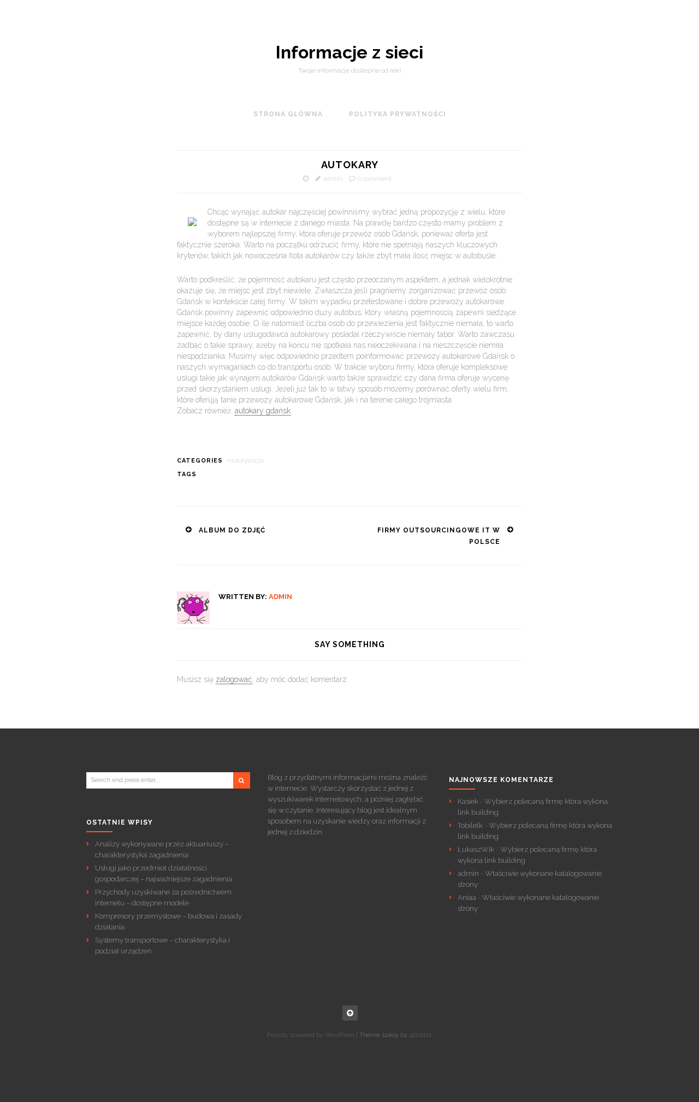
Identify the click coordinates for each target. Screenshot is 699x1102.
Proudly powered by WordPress (310, 1035)
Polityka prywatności (397, 114)
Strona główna (288, 114)
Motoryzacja (245, 460)
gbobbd (420, 1035)
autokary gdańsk (263, 410)
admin (332, 178)
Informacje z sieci (349, 52)
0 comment (375, 178)
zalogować (234, 679)
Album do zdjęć (232, 530)
